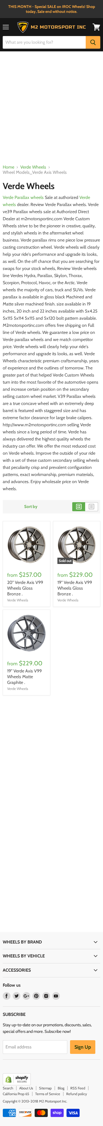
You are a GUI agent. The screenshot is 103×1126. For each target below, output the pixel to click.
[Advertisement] (51, 111)
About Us (26, 1088)
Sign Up (82, 1047)
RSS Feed (77, 1088)
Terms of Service (47, 1094)
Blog (61, 1088)
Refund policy (76, 1094)
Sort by (30, 506)
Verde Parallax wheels (23, 197)
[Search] (93, 42)
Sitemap (45, 1088)
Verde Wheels (33, 167)
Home (8, 167)
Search (8, 1088)
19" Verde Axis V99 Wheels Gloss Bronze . (74, 588)
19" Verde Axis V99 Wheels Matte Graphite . (24, 676)
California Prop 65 (16, 1094)
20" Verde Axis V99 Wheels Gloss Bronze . (25, 588)
